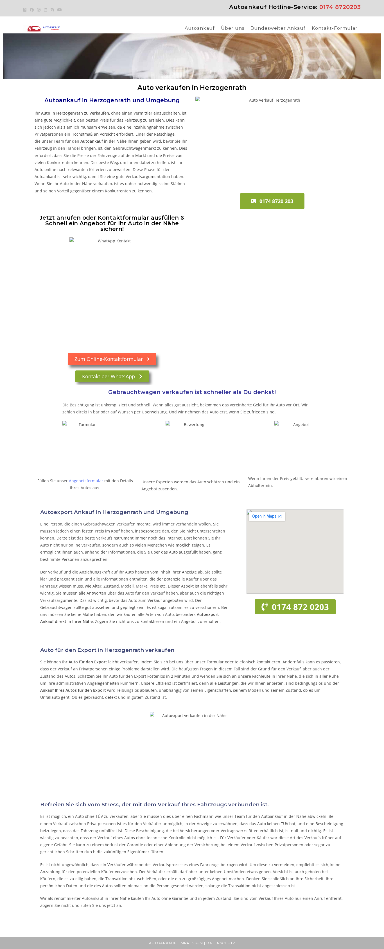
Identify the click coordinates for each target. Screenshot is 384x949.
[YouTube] (60, 10)
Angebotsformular (86, 480)
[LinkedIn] (45, 10)
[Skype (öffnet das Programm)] (52, 10)
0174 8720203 (340, 7)
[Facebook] (31, 10)
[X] (25, 10)
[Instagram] (38, 10)
